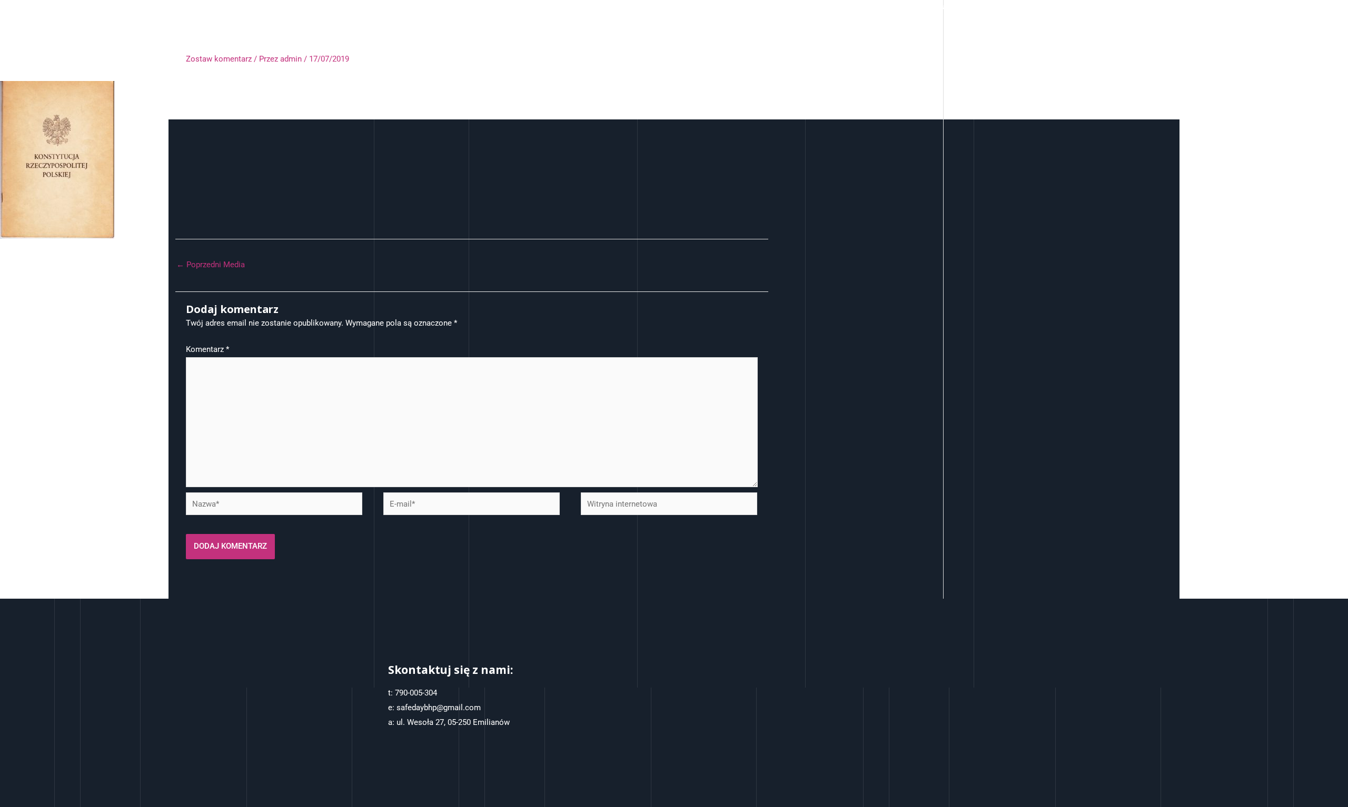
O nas (798, 7)
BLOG (1068, 7)
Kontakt (940, 7)
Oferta (835, 7)
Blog (1102, 7)
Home (761, 7)
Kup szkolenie (885, 7)
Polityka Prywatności (1006, 7)
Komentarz (207, 349)
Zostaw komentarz (219, 59)
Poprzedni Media (210, 264)
